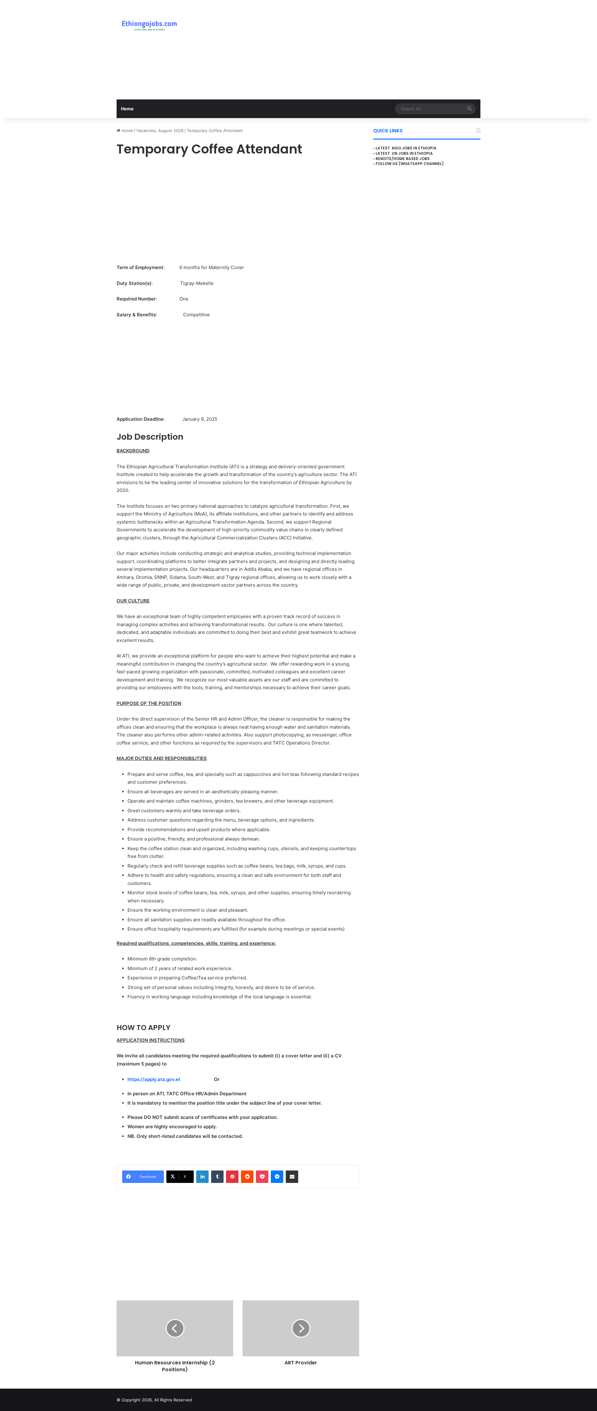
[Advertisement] (360, 49)
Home (127, 108)
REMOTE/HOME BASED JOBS (403, 158)
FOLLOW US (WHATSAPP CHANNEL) (410, 163)
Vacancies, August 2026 (160, 130)
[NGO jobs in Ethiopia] (148, 24)
